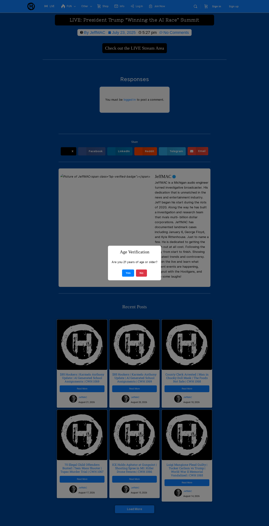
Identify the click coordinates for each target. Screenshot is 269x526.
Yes (128, 273)
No (141, 273)
